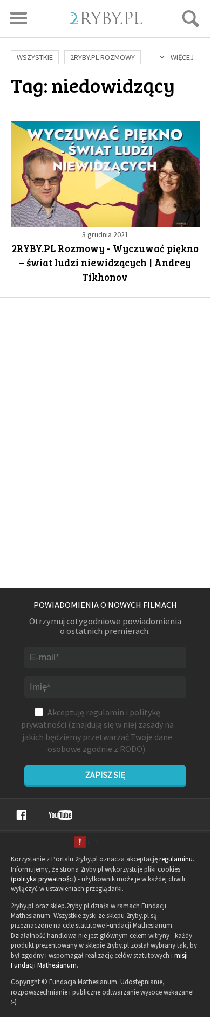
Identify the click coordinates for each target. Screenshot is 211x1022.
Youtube (60, 815)
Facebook (21, 815)
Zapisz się (105, 774)
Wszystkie (35, 57)
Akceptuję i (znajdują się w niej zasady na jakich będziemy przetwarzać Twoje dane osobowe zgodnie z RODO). (97, 730)
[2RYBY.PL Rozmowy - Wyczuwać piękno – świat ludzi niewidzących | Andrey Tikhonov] (105, 173)
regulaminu (176, 859)
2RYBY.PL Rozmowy (102, 57)
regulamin (105, 712)
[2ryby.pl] (105, 21)
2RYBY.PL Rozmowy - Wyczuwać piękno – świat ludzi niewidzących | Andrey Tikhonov (105, 262)
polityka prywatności (43, 878)
